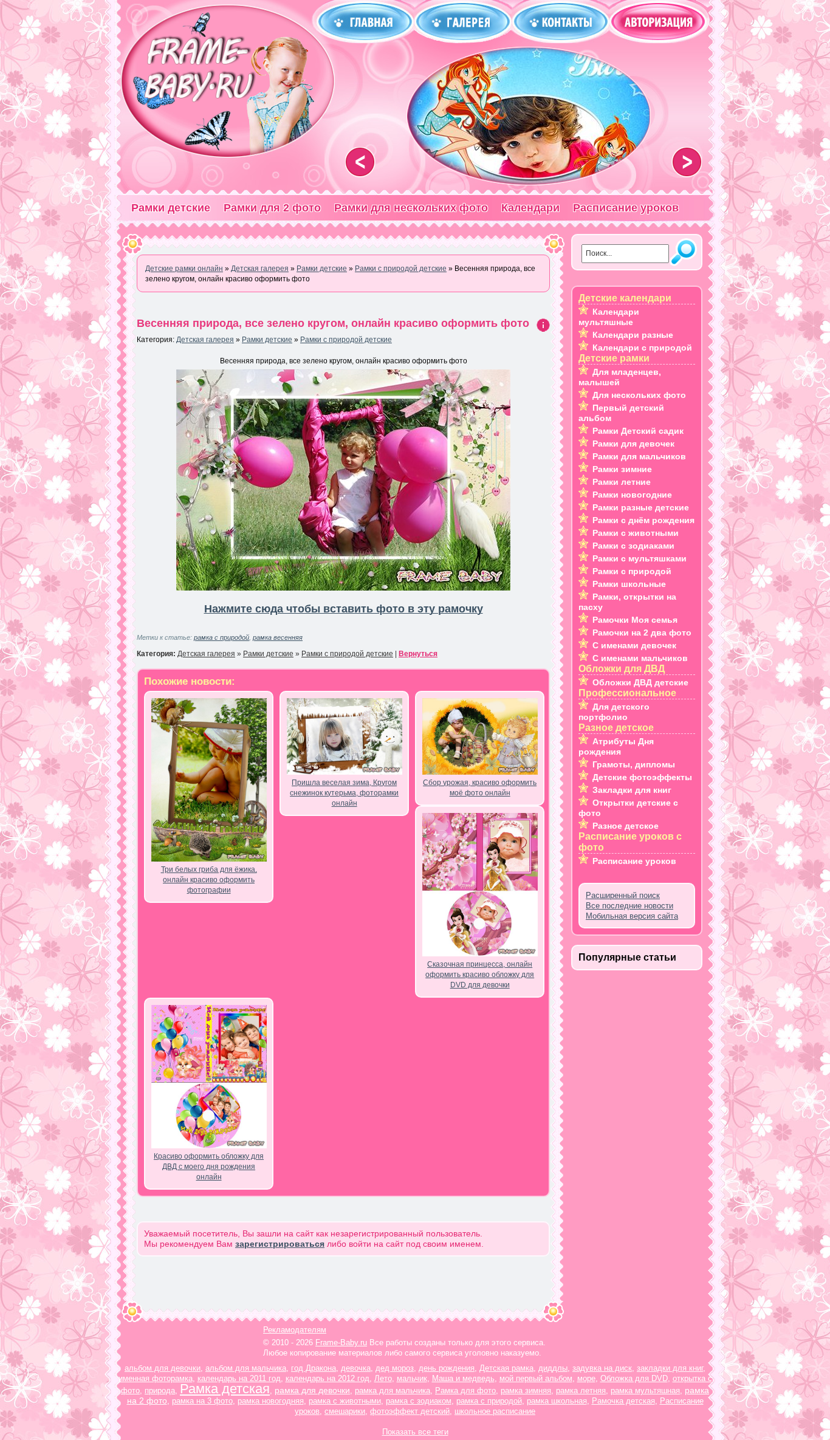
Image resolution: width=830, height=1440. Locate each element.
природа (160, 1390)
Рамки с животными (635, 533)
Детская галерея (205, 339)
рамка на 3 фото (202, 1400)
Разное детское (625, 826)
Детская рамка (506, 1368)
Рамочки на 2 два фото (641, 632)
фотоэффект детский (410, 1411)
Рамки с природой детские (346, 339)
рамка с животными (345, 1400)
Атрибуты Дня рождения (616, 746)
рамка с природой (221, 637)
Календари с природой (642, 347)
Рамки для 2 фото (272, 208)
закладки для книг (670, 1368)
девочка (356, 1368)
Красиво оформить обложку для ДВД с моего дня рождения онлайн (209, 1166)
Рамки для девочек (633, 443)
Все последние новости (629, 905)
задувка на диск (602, 1368)
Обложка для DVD (634, 1378)
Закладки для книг (631, 790)
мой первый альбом (535, 1378)
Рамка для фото (465, 1390)
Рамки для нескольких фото (411, 208)
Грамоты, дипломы (633, 764)
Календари (530, 208)
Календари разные (632, 335)
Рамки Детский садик (638, 431)
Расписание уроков (626, 208)
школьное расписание (494, 1411)
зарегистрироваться (279, 1244)
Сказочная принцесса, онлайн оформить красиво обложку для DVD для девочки (479, 974)
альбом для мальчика (245, 1368)
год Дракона (313, 1368)
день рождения (447, 1368)
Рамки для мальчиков (639, 456)
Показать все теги (415, 1431)
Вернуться (418, 654)
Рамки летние (621, 482)
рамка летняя (581, 1390)
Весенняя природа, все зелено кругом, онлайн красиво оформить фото (333, 323)
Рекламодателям (294, 1329)
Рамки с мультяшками (639, 558)
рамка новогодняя (271, 1400)
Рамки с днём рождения (643, 520)
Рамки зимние (622, 469)
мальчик (412, 1378)
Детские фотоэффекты (642, 777)
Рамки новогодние (632, 494)
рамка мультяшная (645, 1390)
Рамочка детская (623, 1400)
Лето (383, 1378)
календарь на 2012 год (327, 1378)
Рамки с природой (631, 571)
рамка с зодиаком (418, 1400)
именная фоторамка (155, 1378)
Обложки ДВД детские (640, 682)
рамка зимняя (526, 1390)
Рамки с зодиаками (633, 545)
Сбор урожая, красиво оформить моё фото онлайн (480, 787)
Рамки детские (170, 208)
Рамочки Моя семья (634, 620)
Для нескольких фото (639, 395)
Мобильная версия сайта (632, 916)
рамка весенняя (278, 637)
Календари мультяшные (608, 317)
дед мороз (395, 1368)
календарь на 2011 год (239, 1378)
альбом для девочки (163, 1368)
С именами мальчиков (640, 658)
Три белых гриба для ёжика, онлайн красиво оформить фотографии (209, 879)
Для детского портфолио (614, 712)
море (586, 1378)
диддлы (553, 1368)
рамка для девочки (312, 1390)
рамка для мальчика (392, 1390)
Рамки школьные (629, 584)
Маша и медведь (463, 1378)
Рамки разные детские (640, 507)
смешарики (344, 1411)
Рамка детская (225, 1388)
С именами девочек (634, 645)
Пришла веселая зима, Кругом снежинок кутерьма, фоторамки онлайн (344, 792)
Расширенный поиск (623, 895)
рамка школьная (557, 1400)
